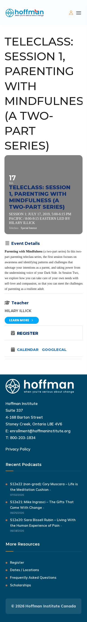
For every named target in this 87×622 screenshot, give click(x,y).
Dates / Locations (24, 570)
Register (17, 562)
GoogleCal (54, 350)
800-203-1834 (22, 437)
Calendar (28, 350)
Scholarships (20, 585)
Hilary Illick (18, 311)
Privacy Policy (18, 449)
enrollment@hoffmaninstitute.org (40, 430)
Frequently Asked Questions (33, 577)
